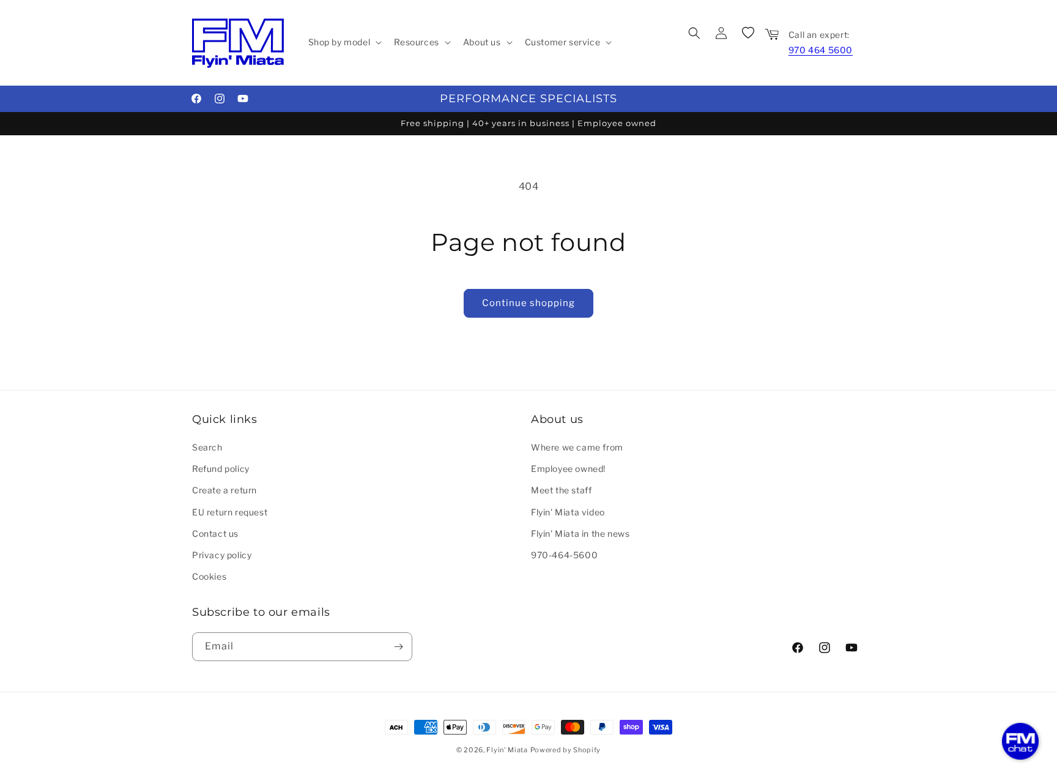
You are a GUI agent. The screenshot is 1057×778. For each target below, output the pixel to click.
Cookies (209, 576)
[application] (1020, 741)
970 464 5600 (820, 50)
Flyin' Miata (506, 750)
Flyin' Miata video (568, 512)
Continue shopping (528, 303)
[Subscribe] (398, 646)
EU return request (229, 512)
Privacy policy (221, 555)
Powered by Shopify (565, 750)
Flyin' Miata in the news (580, 533)
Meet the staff (561, 490)
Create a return (224, 490)
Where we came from (577, 447)
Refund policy (221, 468)
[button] (344, 42)
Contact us (215, 533)
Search (207, 447)
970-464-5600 (564, 555)
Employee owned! (568, 468)
